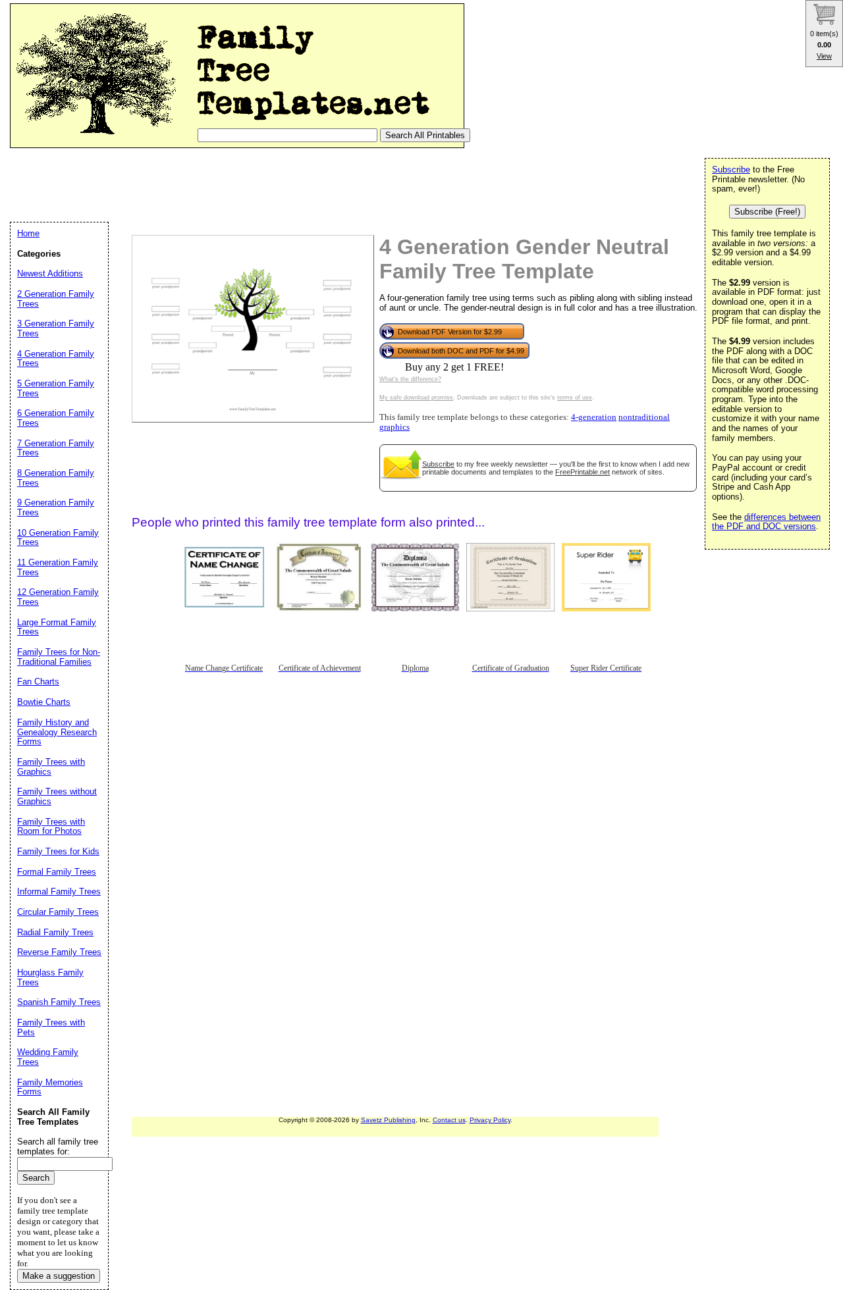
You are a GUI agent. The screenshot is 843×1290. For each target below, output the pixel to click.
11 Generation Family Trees (57, 567)
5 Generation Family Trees (55, 388)
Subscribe (438, 464)
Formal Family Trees (56, 872)
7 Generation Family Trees (55, 448)
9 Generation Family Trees (55, 507)
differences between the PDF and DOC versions (766, 522)
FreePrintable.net (582, 472)
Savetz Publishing (388, 1119)
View (824, 56)
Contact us (449, 1119)
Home (28, 233)
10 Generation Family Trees (58, 538)
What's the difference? (410, 379)
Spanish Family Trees (59, 1002)
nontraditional (644, 417)
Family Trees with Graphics (51, 767)
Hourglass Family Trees (50, 977)
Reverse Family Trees (59, 952)
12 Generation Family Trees (58, 597)
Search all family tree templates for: (57, 1146)
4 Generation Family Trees (55, 359)
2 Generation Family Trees (55, 299)
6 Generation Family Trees (55, 418)
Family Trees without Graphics (57, 796)
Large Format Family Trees (56, 627)
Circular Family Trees (58, 912)
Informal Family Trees (59, 891)
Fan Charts (38, 681)
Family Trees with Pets (51, 1027)
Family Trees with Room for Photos (51, 827)
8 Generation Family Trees (55, 478)
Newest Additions (50, 273)
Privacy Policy (490, 1119)
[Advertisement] (249, 184)
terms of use (574, 397)
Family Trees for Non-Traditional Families (58, 657)
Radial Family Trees (55, 932)
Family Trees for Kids (58, 851)
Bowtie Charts (43, 702)
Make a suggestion (58, 1276)
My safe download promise (416, 397)
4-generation (593, 417)
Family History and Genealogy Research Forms (57, 731)
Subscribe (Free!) (767, 212)
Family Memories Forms (50, 1087)
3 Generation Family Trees (55, 328)
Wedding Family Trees (47, 1057)
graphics (394, 427)
